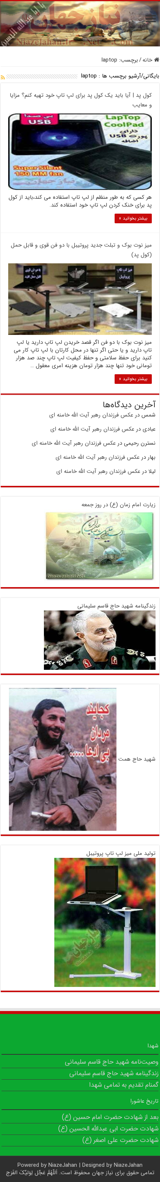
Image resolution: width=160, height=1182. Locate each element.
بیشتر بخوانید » (133, 218)
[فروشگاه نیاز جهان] (80, 23)
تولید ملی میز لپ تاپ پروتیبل (121, 853)
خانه (148, 60)
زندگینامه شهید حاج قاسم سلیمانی (116, 606)
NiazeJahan (62, 1165)
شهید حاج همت (137, 759)
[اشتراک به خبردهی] (3, 78)
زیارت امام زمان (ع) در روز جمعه (118, 504)
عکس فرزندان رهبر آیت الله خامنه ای (91, 415)
